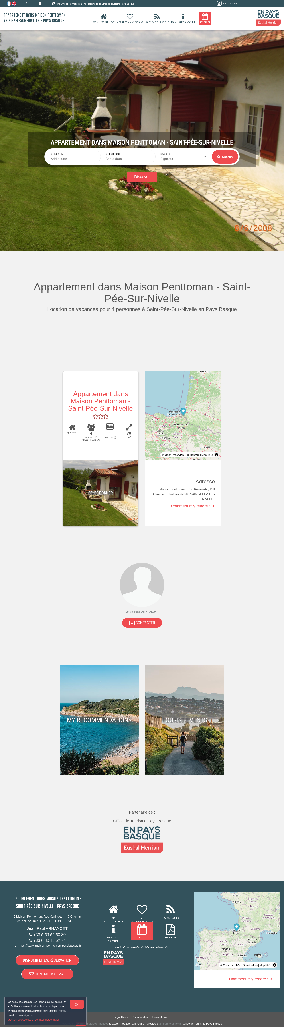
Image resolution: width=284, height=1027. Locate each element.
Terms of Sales (160, 1017)
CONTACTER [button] (145, 622)
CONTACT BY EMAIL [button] (50, 974)
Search (227, 157)
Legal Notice (121, 1017)
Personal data (140, 1017)
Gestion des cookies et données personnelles (33, 1019)
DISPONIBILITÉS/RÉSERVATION (47, 960)
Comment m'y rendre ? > (193, 506)
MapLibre (207, 454)
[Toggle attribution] (216, 454)
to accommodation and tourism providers (133, 1023)
